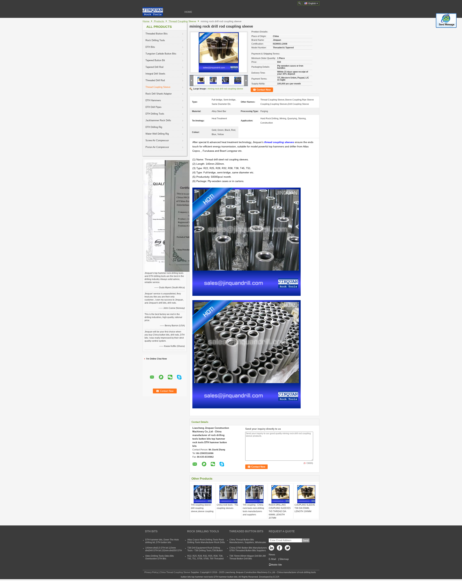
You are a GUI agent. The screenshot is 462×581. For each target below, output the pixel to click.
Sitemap (284, 559)
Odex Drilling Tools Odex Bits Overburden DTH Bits (159, 557)
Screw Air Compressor (157, 140)
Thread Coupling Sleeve (182, 21)
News (272, 554)
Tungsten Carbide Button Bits (160, 53)
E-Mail (272, 559)
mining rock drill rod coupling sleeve (225, 88)
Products (159, 21)
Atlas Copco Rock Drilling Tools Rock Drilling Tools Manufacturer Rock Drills (206, 541)
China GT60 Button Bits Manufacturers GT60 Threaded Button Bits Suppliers (248, 549)
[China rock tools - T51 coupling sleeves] (228, 494)
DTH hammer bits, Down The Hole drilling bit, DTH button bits (162, 541)
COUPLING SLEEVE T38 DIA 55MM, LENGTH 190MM (305, 508)
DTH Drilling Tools (154, 113)
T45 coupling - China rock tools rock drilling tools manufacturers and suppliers (253, 510)
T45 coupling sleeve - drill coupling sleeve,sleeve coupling (202, 508)
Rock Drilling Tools (155, 40)
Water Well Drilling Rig (157, 133)
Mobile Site (276, 565)
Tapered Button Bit (155, 60)
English (312, 3)
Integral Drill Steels (155, 73)
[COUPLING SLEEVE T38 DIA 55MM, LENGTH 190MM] (306, 494)
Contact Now (264, 89)
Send (305, 540)
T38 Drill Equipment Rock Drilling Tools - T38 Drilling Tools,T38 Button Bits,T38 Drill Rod (205, 550)
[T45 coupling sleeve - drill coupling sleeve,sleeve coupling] (202, 494)
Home (188, 11)
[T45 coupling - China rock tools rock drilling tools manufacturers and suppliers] (254, 494)
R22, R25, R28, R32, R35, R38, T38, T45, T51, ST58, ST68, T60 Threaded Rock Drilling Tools (205, 559)
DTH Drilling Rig (153, 127)
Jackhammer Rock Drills (158, 120)
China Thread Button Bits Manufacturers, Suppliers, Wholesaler (247, 541)
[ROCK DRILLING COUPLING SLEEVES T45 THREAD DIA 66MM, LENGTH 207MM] (280, 494)
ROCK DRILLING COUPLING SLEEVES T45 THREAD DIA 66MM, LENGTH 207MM (280, 511)
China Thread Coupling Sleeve (175, 572)
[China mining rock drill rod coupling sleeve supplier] (219, 52)
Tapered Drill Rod (154, 67)
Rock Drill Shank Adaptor (158, 93)
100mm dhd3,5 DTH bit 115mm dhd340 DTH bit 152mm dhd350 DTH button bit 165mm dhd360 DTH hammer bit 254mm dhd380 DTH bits (163, 552)
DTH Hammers (153, 100)
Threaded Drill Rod (155, 80)
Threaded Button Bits (156, 33)
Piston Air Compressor (157, 147)
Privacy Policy (151, 572)
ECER (276, 577)
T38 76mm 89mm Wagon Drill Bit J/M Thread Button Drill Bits (247, 557)
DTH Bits (150, 47)
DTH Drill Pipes (153, 107)
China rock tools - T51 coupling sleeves (227, 506)
